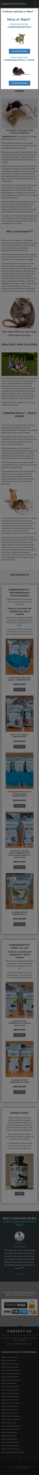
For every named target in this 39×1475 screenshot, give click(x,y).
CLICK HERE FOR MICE (19, 51)
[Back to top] (35, 1471)
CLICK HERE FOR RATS (19, 83)
